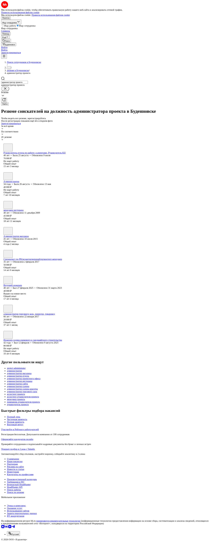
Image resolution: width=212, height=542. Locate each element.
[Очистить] (5, 88)
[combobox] (14, 82)
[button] (4, 47)
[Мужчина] (8, 205)
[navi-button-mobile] (4, 56)
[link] (6, 41)
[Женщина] (8, 147)
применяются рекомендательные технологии (58, 521)
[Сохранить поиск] (4, 100)
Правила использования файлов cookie (51, 15)
